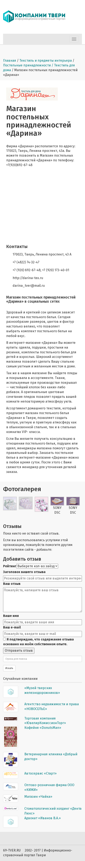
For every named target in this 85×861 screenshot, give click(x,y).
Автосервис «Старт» (40, 773)
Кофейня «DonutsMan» (42, 728)
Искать (9, 668)
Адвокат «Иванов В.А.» (42, 818)
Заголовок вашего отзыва (24, 572)
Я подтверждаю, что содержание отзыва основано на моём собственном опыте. (38, 641)
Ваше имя (11, 616)
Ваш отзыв (11, 584)
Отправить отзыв (19, 650)
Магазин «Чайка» (38, 797)
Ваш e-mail (12, 627)
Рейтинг (9, 566)
